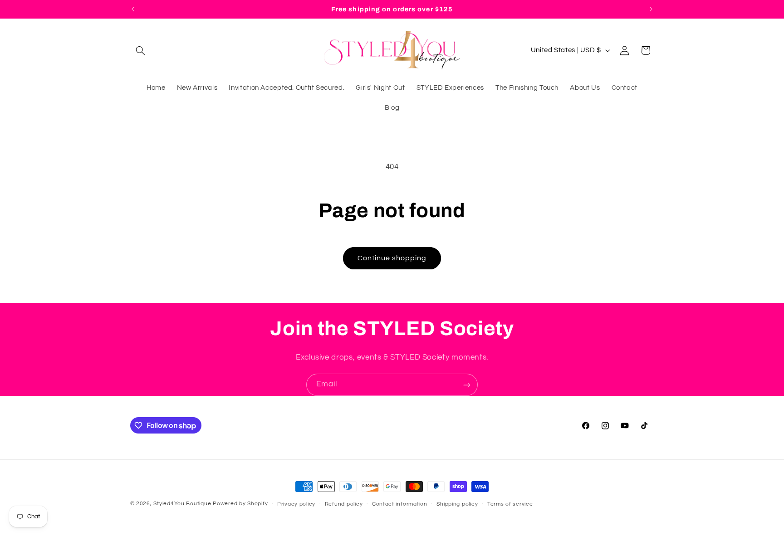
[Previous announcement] (133, 9)
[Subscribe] (466, 385)
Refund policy (344, 504)
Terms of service (510, 504)
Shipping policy (457, 504)
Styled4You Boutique (182, 503)
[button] (140, 50)
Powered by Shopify (240, 503)
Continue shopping (392, 258)
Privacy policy (296, 504)
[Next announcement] (651, 9)
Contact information (399, 504)
